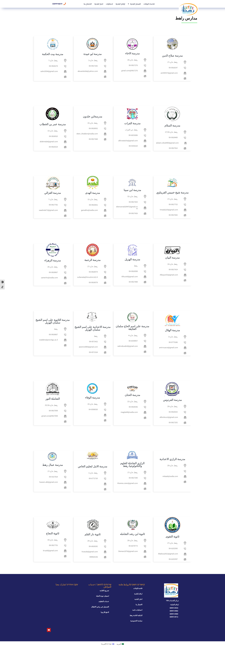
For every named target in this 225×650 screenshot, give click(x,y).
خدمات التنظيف (103, 601)
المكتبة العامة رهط (136, 615)
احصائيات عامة (137, 610)
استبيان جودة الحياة (102, 596)
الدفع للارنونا (105, 612)
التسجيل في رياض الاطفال (100, 607)
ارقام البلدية (120, 4)
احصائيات (109, 4)
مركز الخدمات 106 (172, 600)
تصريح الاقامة (104, 590)
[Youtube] (49, 630)
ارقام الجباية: (174, 604)
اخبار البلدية (98, 4)
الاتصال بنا (88, 4)
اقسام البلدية (135, 4)
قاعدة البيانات (149, 4)
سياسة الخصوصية (136, 621)
